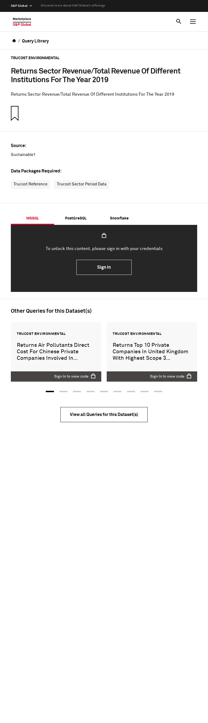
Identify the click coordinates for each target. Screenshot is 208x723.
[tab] (32, 218)
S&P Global (19, 5)
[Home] (22, 23)
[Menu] (193, 22)
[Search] (179, 22)
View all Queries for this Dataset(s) (104, 414)
